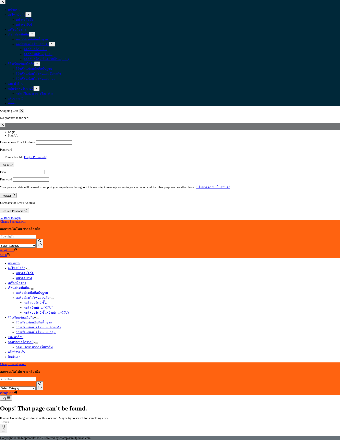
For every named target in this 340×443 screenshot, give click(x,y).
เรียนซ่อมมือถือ (18, 288)
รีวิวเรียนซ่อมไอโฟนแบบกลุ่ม (36, 332)
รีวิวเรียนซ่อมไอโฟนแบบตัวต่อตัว (38, 327)
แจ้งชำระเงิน (16, 352)
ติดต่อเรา (14, 356)
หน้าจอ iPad (24, 278)
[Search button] (39, 243)
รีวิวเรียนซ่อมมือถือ (21, 317)
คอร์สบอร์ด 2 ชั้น (35, 302)
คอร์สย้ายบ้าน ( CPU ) (38, 307)
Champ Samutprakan (13, 221)
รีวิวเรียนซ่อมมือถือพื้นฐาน (34, 322)
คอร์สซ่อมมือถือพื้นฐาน (32, 292)
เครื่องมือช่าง (17, 283)
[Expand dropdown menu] (28, 269)
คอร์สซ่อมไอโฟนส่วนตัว (32, 297)
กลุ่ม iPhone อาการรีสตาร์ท (34, 347)
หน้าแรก (14, 263)
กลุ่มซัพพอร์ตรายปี (20, 342)
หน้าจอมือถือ (25, 273)
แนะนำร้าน (15, 337)
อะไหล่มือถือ (16, 268)
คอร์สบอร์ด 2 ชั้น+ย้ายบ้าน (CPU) (46, 312)
